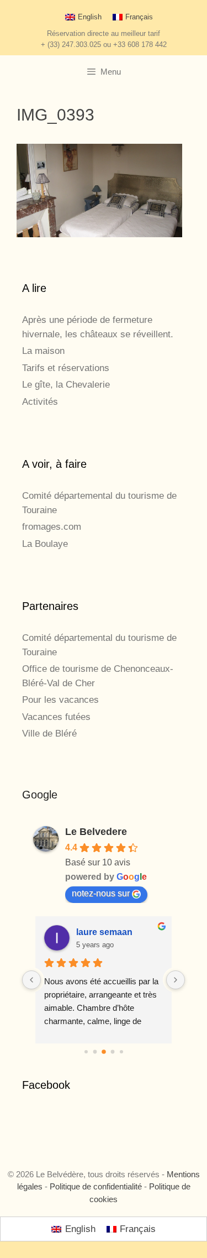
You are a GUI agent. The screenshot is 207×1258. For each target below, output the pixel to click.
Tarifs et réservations (65, 368)
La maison (43, 351)
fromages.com (51, 526)
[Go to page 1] (95, 1052)
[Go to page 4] (121, 1051)
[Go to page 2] (104, 1052)
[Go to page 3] (112, 1052)
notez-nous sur (101, 893)
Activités (40, 401)
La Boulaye (45, 544)
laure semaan (104, 932)
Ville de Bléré (49, 733)
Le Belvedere (96, 831)
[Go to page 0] (86, 1051)
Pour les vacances (60, 700)
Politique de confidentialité (96, 1186)
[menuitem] (83, 17)
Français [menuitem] (139, 17)
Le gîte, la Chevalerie (66, 384)
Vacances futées (56, 717)
